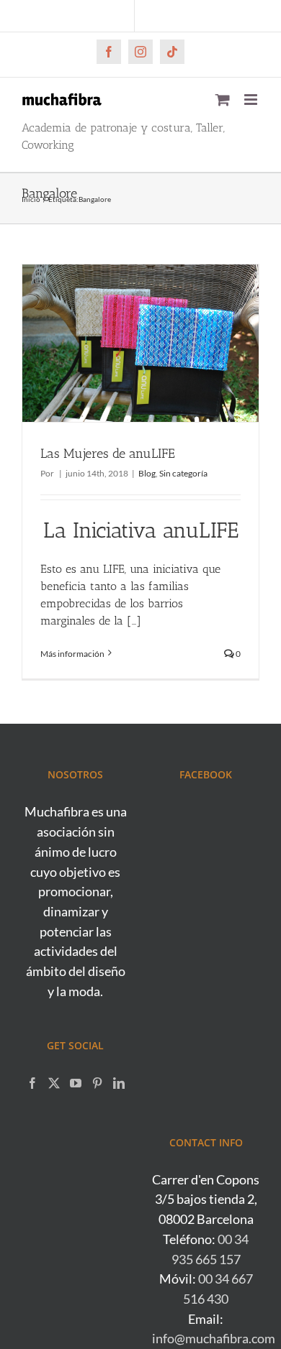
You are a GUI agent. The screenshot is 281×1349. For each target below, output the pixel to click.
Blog (147, 473)
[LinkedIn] (119, 1083)
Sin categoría (183, 473)
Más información (72, 653)
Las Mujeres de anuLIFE (107, 453)
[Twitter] (54, 1083)
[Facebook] (32, 1083)
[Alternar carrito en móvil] (222, 99)
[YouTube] (75, 1083)
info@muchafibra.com (213, 1338)
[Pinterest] (97, 1083)
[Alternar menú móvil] (251, 99)
